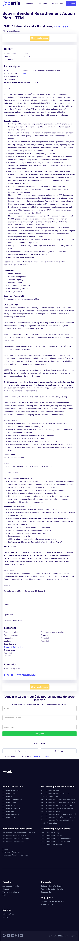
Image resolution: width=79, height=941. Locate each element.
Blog (4, 895)
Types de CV (46, 892)
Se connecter (57, 4)
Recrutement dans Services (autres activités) (58, 814)
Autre (25, 73)
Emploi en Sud (8, 811)
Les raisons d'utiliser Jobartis (52, 901)
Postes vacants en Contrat (51, 836)
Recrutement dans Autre (50, 790)
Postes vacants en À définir (51, 845)
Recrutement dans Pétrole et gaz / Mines (57, 808)
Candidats (29, 4)
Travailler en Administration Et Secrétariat (18, 833)
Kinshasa (60, 26)
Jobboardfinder (8, 914)
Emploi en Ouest (8, 817)
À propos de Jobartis (10, 886)
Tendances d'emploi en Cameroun (15, 855)
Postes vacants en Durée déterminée (55, 842)
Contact (5, 889)
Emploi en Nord (8, 805)
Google (60, 751)
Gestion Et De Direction (13, 647)
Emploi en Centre (9, 793)
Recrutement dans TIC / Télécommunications (58, 817)
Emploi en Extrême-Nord (12, 799)
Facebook (22, 751)
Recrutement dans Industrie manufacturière (58, 802)
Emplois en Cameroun (11, 852)
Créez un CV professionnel (51, 886)
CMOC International (20, 675)
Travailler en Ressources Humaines (15, 839)
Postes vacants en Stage (50, 833)
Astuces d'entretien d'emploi (52, 889)
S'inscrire (71, 4)
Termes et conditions (41, 756)
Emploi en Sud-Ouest (10, 814)
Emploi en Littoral (9, 802)
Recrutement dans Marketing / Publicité (56, 805)
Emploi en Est (7, 796)
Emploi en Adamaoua (10, 790)
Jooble (5, 917)
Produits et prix (47, 904)
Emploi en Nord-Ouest (11, 808)
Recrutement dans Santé (50, 811)
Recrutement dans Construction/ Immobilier (58, 799)
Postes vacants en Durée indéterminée (56, 839)
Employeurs (42, 4)
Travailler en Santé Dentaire (13, 842)
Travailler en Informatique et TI (14, 836)
